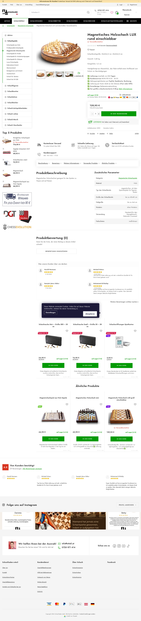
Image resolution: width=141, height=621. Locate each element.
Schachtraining (76, 577)
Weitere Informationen (71, 163)
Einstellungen (51, 312)
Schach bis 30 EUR (12, 79)
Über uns (19, 5)
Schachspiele (12, 41)
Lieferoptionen (126, 95)
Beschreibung (43, 163)
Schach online (12, 114)
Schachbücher (12, 103)
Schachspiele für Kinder (14, 54)
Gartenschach (11, 74)
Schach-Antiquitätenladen (17, 108)
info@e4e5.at (68, 543)
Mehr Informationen (125, 89)
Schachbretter (12, 91)
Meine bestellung (42, 587)
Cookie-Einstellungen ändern (87, 614)
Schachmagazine (77, 568)
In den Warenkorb (118, 114)
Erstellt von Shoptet (72, 616)
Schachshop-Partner (8, 577)
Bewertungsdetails (111, 45)
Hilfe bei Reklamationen (44, 572)
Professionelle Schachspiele (15, 48)
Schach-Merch (12, 119)
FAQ (11, 5)
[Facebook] (114, 545)
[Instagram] (119, 545)
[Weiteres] (132, 21)
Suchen (88, 12)
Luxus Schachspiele (12, 62)
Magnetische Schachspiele (16, 51)
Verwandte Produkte (90, 163)
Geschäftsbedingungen (43, 5)
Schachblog (28, 5)
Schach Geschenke (14, 125)
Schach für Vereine (12, 76)
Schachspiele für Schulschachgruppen (18, 56)
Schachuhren (12, 97)
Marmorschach (11, 68)
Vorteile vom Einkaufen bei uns (11, 587)
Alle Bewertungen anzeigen (32, 469)
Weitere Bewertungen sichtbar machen (123, 302)
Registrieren (133, 5)
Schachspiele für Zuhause (14, 59)
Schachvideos (76, 572)
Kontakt (4, 5)
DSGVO (40, 592)
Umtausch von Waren (43, 577)
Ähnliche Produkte (108, 163)
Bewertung (56, 163)
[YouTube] (123, 545)
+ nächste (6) (79, 76)
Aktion (9, 35)
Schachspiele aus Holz (13, 45)
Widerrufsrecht (41, 582)
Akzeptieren (90, 314)
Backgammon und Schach (14, 71)
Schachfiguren (12, 86)
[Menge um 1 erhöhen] (98, 114)
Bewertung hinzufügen (56, 251)
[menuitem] (7, 21)
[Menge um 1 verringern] (92, 114)
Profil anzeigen (126, 505)
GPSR (137, 133)
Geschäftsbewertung (8, 582)
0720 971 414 (103, 10)
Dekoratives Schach (13, 65)
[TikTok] (128, 545)
